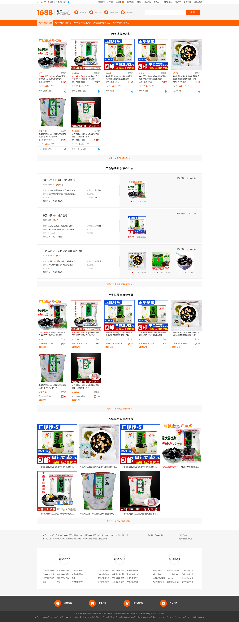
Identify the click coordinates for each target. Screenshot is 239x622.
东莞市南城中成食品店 (113, 82)
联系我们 (153, 614)
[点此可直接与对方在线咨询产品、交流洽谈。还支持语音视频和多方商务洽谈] (65, 91)
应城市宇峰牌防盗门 (64, 574)
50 (96, 198)
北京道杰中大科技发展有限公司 (193, 578)
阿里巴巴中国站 (65, 617)
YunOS (145, 617)
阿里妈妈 (122, 617)
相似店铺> (181, 178)
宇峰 (73, 578)
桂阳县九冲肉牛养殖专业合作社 (178, 571)
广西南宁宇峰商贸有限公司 (53, 578)
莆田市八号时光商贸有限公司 (178, 582)
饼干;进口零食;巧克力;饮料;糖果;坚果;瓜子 (64, 261)
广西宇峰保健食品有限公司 (82, 571)
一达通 (194, 617)
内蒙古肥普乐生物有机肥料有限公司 (195, 574)
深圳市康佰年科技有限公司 (162, 574)
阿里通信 (152, 617)
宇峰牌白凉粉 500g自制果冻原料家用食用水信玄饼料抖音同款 (52, 135)
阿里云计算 (136, 617)
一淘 (102, 617)
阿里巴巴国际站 (52, 617)
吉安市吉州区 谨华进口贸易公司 (61, 265)
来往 (175, 617)
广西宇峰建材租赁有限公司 (67, 571)
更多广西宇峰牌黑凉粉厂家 (118, 284)
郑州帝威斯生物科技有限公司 (46, 140)
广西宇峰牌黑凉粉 (161, 535)
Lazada (201, 617)
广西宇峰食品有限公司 (51, 571)
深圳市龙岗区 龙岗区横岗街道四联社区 (63, 194)
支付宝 (169, 617)
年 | (61, 185)
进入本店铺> (191, 178)
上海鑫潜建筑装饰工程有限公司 (193, 571)
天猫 (91, 617)
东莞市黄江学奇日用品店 (191, 582)
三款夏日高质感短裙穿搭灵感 (123, 578)
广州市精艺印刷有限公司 (162, 582)
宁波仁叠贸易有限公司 (175, 574)
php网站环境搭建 (159, 578)
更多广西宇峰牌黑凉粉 (118, 158)
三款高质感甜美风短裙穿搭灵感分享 (140, 571)
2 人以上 (54, 198)
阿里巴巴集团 (40, 617)
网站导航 (162, 614)
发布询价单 (183, 535)
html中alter (170, 578)
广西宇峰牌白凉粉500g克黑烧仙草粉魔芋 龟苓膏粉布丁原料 (85, 135)
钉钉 (180, 617)
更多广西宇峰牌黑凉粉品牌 (118, 408)
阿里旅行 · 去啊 (111, 617)
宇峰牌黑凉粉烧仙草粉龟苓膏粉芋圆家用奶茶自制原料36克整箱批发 (186, 77)
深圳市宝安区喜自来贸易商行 (46, 82)
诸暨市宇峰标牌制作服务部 (82, 574)
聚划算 (96, 617)
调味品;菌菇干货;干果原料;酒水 (61, 226)
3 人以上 (54, 233)
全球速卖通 (77, 617)
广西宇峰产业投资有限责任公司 (54, 574)
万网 (159, 617)
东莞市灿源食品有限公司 (146, 82)
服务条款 (125, 614)
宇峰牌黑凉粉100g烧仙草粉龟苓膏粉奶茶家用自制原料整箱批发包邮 (119, 77)
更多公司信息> (58, 201)
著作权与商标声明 (105, 614)
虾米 (129, 617)
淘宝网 (85, 617)
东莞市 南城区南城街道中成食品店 (61, 230)
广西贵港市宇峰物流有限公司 (82, 582)
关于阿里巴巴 (144, 614)
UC (164, 617)
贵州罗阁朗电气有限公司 (162, 571)
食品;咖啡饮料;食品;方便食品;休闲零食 (64, 190)
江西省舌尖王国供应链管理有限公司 (180, 82)
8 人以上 (54, 269)
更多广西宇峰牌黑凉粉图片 (118, 521)
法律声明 (117, 614)
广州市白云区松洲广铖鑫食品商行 (79, 140)
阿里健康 (186, 617)
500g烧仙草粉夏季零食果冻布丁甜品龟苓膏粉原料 (52, 77)
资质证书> (47, 201)
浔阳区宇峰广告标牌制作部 (67, 578)
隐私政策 (134, 614)
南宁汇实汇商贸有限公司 (79, 82)
